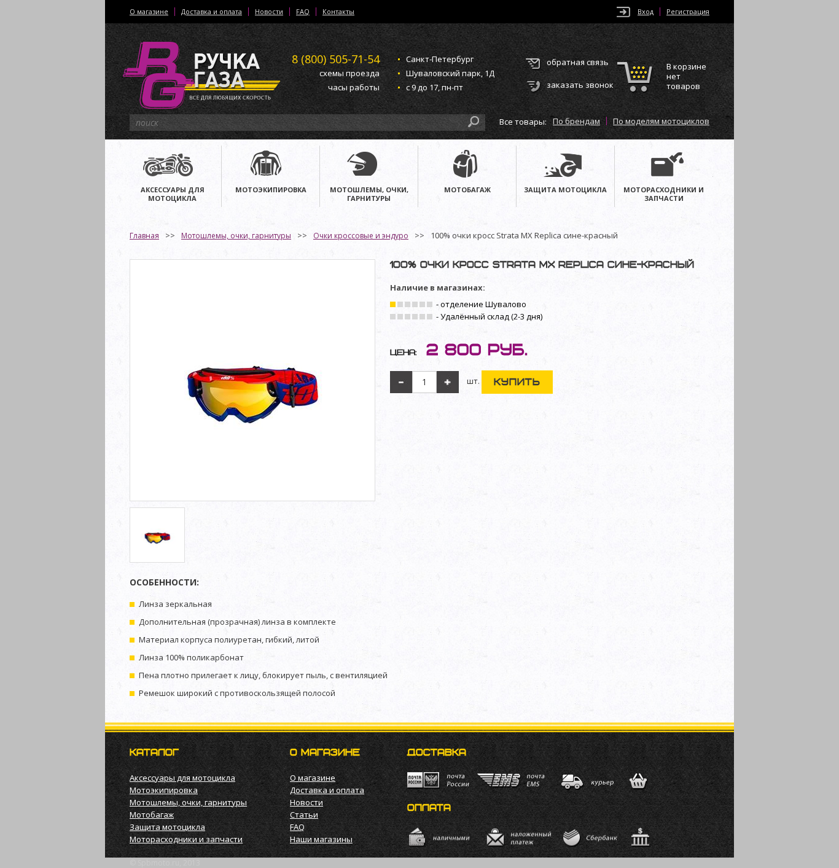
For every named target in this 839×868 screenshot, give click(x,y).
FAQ (303, 11)
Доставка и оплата (211, 11)
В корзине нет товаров (686, 76)
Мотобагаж (152, 814)
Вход (646, 11)
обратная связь (578, 62)
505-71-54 (336, 59)
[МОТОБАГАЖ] (467, 165)
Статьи (304, 814)
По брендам (576, 121)
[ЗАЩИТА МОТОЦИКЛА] (565, 165)
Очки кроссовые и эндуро (360, 235)
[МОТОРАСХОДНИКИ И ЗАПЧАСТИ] (664, 165)
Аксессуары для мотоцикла (182, 777)
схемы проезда (349, 73)
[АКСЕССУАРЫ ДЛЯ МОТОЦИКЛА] (172, 165)
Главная (144, 235)
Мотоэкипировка (164, 790)
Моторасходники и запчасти (186, 839)
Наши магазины (321, 839)
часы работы (354, 87)
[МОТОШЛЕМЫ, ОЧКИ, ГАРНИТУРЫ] (369, 165)
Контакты (338, 11)
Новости (269, 11)
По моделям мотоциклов (661, 121)
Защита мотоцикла (167, 826)
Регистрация (687, 11)
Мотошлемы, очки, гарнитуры (236, 235)
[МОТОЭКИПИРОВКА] (270, 165)
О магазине (149, 11)
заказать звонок (580, 84)
